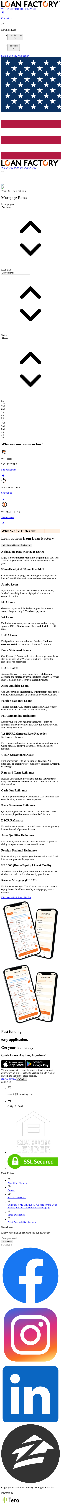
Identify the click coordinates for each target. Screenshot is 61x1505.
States (4, 335)
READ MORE (8, 1078)
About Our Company (18, 1183)
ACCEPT (22, 1079)
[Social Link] (30, 1304)
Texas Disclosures (16, 1214)
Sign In (4, 56)
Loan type (6, 269)
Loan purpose (8, 204)
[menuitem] (15, 37)
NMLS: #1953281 (17, 1197)
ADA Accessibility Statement (22, 1222)
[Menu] (2, 171)
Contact (11, 1190)
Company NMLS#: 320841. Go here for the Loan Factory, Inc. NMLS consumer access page (32, 1206)
